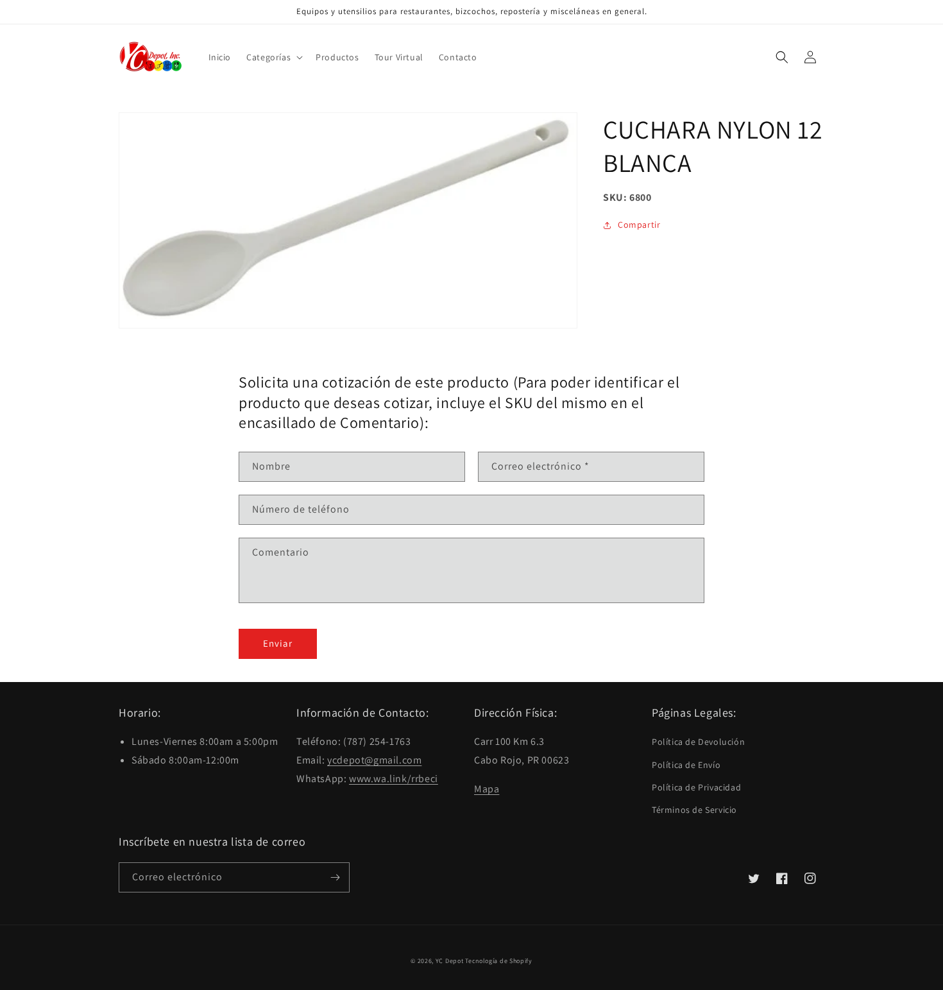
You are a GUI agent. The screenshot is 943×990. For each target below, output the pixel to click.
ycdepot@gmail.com (374, 760)
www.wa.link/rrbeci (393, 778)
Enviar (278, 643)
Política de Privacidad (696, 787)
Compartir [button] (639, 224)
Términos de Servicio (694, 809)
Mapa (486, 789)
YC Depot (450, 961)
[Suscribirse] (335, 877)
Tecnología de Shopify (498, 961)
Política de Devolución (698, 741)
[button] (273, 57)
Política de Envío (686, 765)
